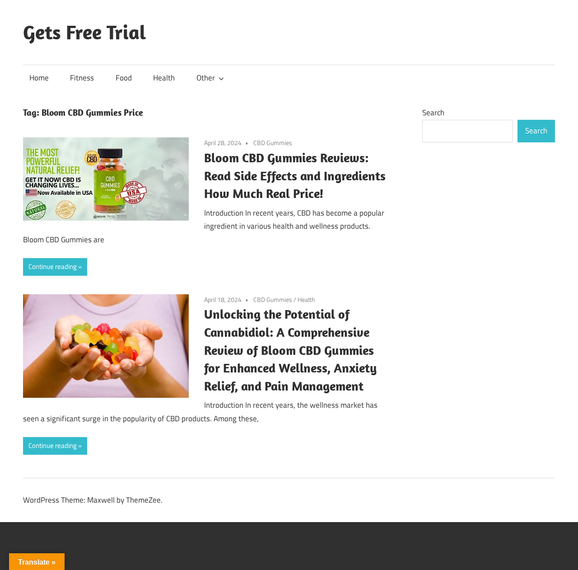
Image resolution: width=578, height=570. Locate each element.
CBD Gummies (272, 142)
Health (164, 78)
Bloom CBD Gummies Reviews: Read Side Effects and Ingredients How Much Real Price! (295, 176)
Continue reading (52, 266)
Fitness (82, 78)
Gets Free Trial (84, 32)
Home (39, 78)
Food (124, 78)
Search (433, 112)
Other (205, 78)
